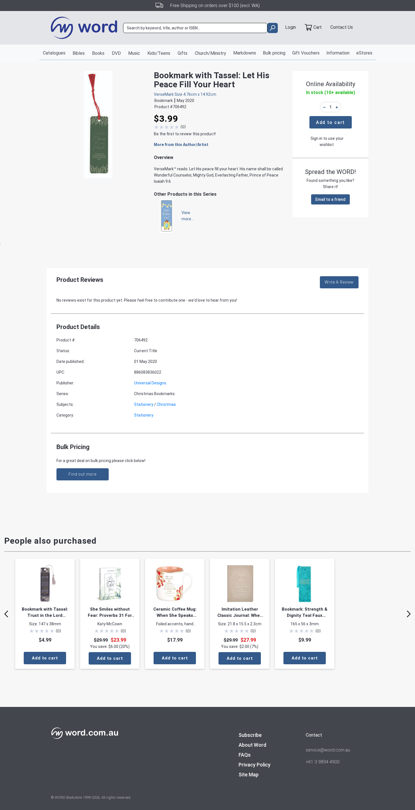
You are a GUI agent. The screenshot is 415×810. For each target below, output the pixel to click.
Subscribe (250, 735)
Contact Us (341, 27)
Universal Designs (150, 383)
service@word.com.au (328, 750)
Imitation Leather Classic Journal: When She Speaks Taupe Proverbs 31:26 (239, 613)
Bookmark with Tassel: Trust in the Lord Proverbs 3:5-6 (45, 613)
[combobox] (195, 28)
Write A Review (339, 282)
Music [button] (134, 53)
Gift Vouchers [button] (306, 53)
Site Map (249, 775)
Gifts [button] (182, 53)
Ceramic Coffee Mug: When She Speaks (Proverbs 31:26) (174, 613)
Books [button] (98, 53)
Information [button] (338, 53)
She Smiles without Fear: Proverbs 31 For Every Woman (110, 613)
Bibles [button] (79, 53)
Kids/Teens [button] (158, 53)
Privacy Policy (254, 765)
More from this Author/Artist (181, 144)
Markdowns (244, 53)
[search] (272, 28)
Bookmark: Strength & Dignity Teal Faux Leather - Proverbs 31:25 (304, 613)
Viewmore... (185, 215)
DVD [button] (116, 53)
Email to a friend (330, 199)
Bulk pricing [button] (274, 53)
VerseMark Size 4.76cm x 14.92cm (185, 94)
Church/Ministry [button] (210, 53)
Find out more (83, 474)
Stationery (143, 404)
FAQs (245, 755)
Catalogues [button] (54, 53)
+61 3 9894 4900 (323, 762)
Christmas (166, 404)
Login (290, 27)
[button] (323, 107)
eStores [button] (364, 53)
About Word (252, 745)
